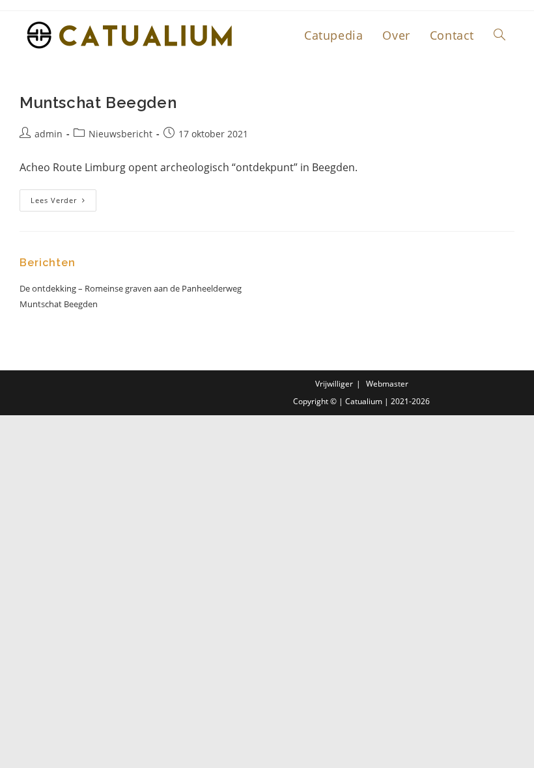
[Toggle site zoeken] (499, 35)
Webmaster (387, 383)
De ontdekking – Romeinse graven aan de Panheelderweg (131, 288)
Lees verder (63, 197)
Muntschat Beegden (98, 102)
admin (49, 134)
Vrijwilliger (334, 383)
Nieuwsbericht (120, 134)
